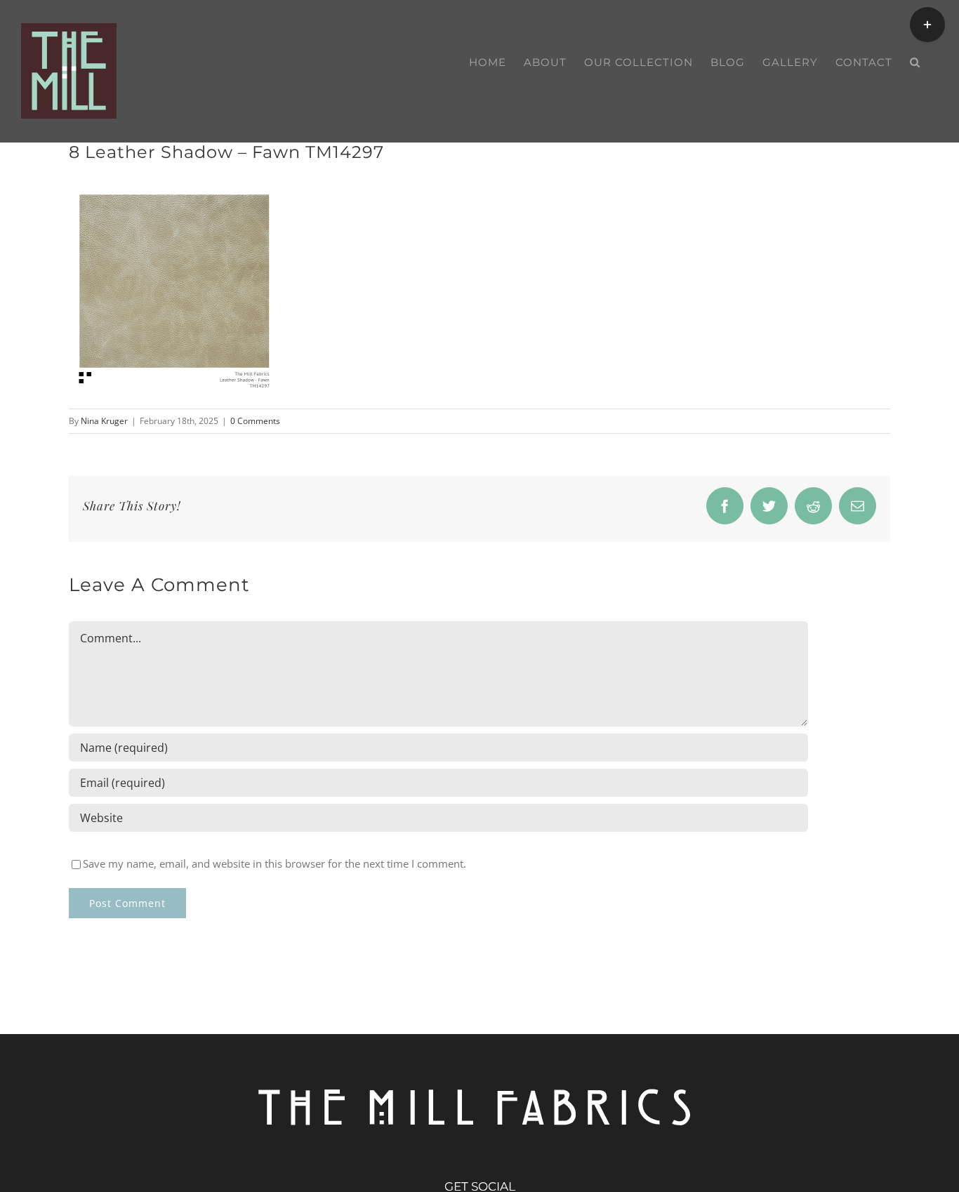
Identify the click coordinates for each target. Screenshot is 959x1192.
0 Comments (255, 421)
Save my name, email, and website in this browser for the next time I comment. (274, 863)
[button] (915, 62)
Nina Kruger (104, 421)
